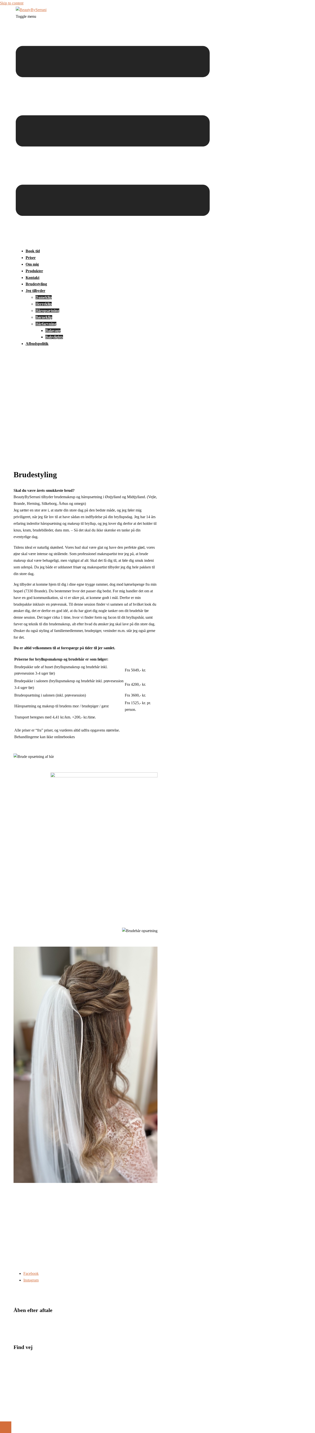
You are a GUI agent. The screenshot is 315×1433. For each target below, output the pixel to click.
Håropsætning (47, 310)
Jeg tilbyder (35, 291)
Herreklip (43, 304)
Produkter (34, 271)
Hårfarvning (45, 324)
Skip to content (11, 3)
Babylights (54, 337)
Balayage (53, 330)
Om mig (32, 264)
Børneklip (43, 317)
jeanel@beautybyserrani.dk (35, 1267)
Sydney (94, 1415)
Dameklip (43, 297)
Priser (31, 258)
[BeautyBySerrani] (31, 10)
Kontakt (32, 277)
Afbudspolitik (37, 343)
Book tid (33, 251)
